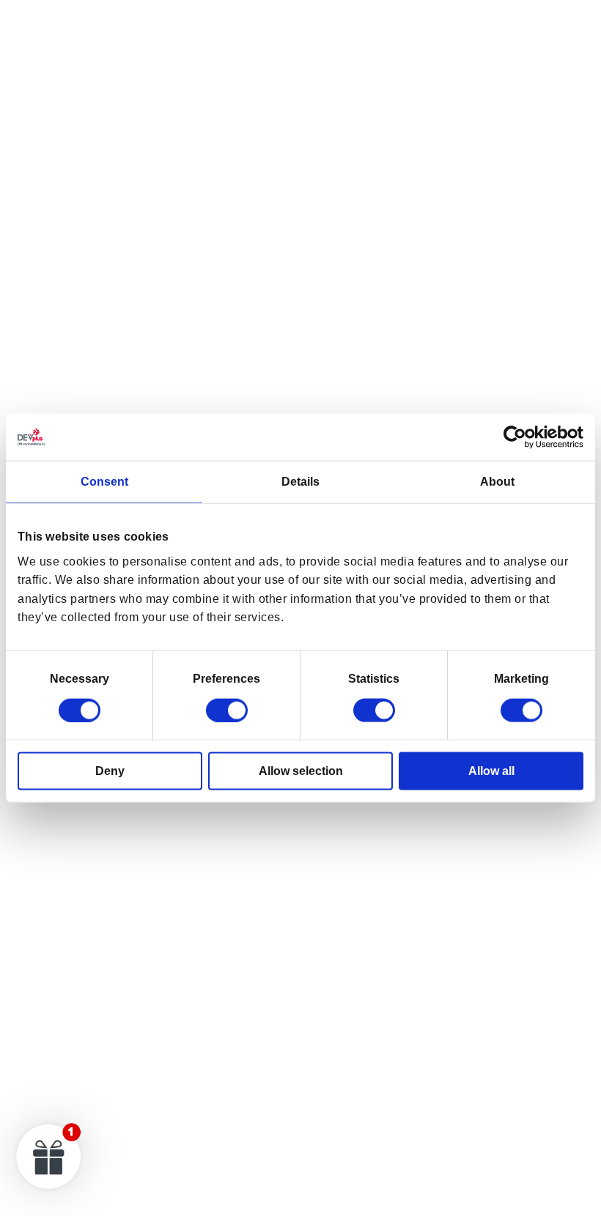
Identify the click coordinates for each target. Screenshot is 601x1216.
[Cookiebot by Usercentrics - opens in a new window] (519, 437)
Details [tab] (300, 481)
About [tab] (497, 481)
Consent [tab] (104, 481)
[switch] (227, 710)
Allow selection (301, 770)
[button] (49, 1156)
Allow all (491, 770)
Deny (110, 770)
